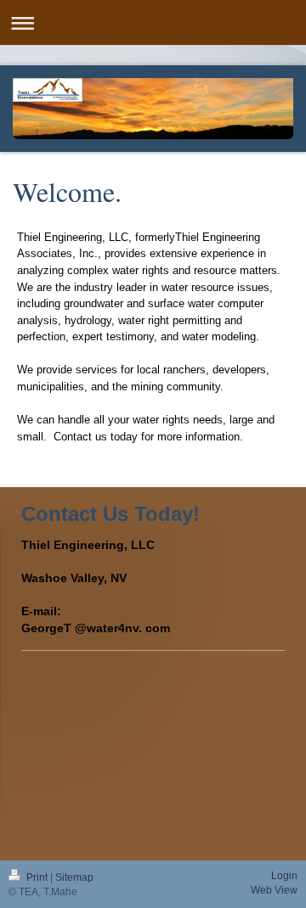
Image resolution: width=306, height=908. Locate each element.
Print (37, 877)
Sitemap (74, 877)
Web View (274, 890)
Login (284, 876)
